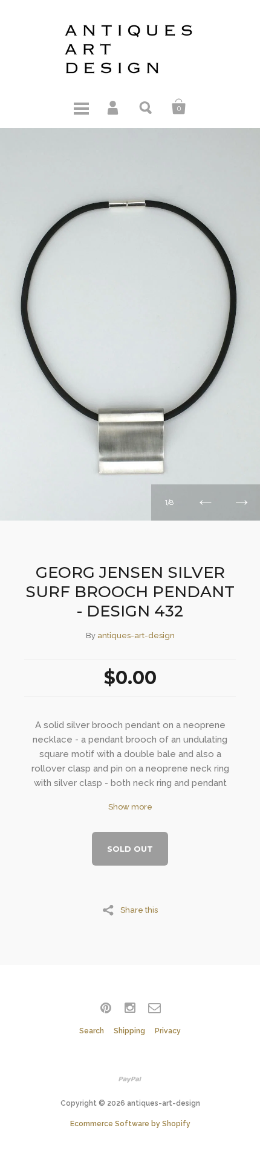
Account (114, 107)
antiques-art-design (136, 635)
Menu (81, 107)
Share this (139, 909)
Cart (179, 107)
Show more (130, 807)
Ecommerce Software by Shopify (130, 1124)
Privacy (168, 1031)
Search (146, 107)
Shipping (129, 1031)
